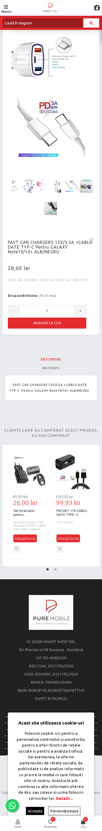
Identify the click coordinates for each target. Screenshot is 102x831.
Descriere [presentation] (51, 359)
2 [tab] (55, 568)
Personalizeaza (64, 811)
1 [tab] (47, 568)
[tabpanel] (29, 505)
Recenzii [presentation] (51, 368)
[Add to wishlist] (16, 549)
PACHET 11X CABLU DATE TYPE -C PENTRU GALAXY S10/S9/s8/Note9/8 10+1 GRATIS (71, 513)
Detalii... (64, 798)
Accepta (35, 811)
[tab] (51, 359)
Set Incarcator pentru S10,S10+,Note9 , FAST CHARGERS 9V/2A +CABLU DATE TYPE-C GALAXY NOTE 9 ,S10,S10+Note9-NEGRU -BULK (29, 513)
